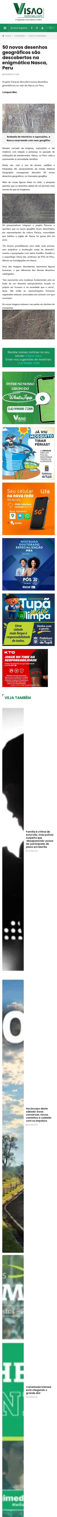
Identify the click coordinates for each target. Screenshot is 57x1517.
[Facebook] (32, 27)
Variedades (19, 35)
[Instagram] (37, 27)
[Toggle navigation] (5, 28)
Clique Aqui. (34, 356)
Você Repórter (20, 27)
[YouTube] (42, 27)
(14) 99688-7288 (29, 363)
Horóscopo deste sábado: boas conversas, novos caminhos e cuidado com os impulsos (38, 1115)
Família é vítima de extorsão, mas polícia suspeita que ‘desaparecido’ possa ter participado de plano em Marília (39, 839)
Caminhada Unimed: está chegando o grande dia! (38, 1390)
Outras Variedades (37, 35)
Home (8, 35)
